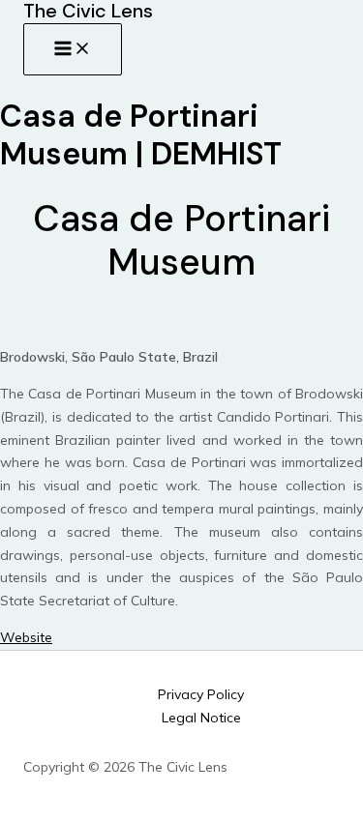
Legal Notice (201, 717)
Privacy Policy (201, 694)
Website (26, 637)
